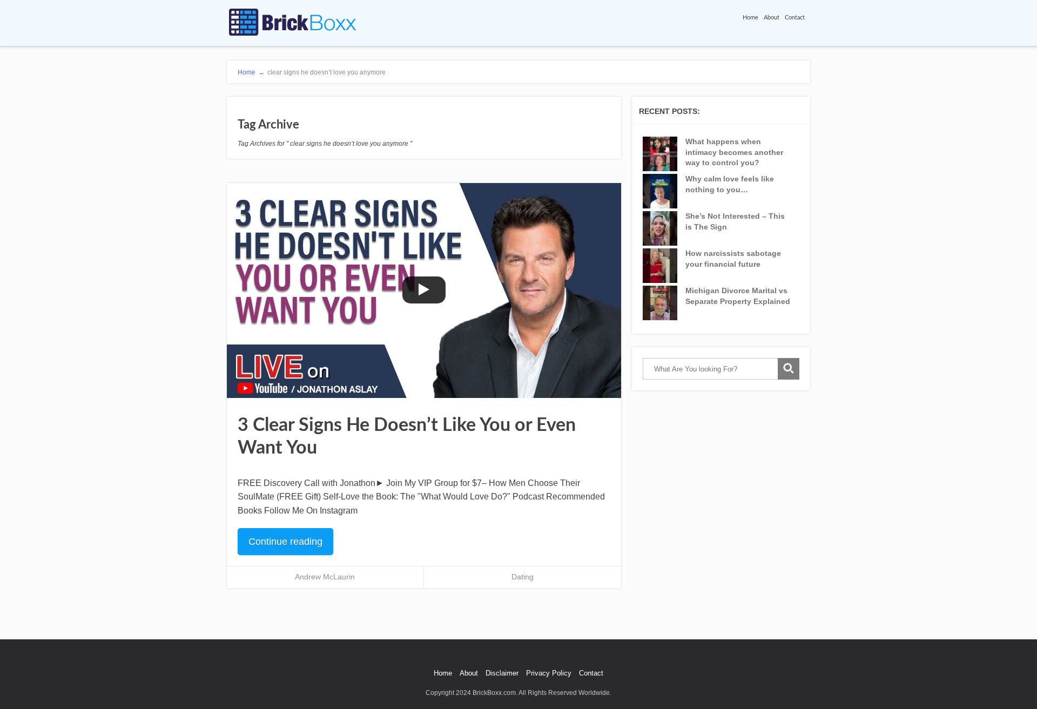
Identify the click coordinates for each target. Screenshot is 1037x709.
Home (750, 18)
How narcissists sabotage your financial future (733, 258)
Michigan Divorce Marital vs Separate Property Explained (737, 296)
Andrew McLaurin (325, 576)
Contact (795, 18)
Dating (522, 576)
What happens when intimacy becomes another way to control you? (734, 152)
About (771, 18)
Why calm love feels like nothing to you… (729, 184)
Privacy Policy (548, 673)
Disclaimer (502, 673)
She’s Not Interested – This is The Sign (735, 221)
